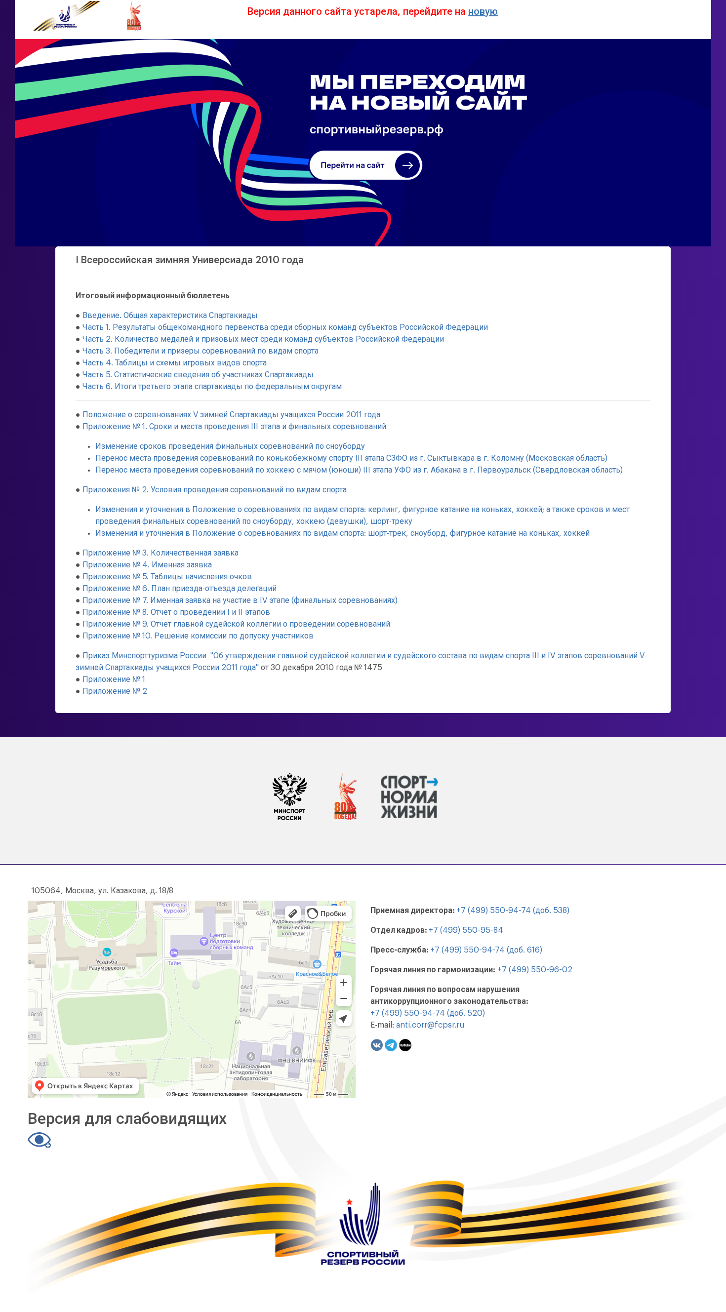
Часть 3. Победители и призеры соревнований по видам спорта (200, 351)
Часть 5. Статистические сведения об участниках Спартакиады (198, 375)
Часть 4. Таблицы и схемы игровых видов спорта (174, 363)
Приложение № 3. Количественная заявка (160, 553)
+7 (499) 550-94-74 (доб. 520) (427, 1013)
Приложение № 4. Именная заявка (147, 565)
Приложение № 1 (113, 679)
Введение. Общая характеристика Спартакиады (170, 315)
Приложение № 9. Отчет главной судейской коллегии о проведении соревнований (236, 624)
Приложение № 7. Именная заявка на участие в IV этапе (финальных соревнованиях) (240, 600)
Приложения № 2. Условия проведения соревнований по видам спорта (214, 490)
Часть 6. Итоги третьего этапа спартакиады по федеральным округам (212, 387)
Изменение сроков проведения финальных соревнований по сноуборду (230, 446)
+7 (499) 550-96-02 (534, 970)
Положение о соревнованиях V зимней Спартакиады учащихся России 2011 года (231, 415)
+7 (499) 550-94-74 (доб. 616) (486, 950)
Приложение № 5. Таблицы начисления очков (167, 577)
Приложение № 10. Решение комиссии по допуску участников (198, 636)
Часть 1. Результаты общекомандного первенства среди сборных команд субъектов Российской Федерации (285, 327)
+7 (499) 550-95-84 (466, 930)
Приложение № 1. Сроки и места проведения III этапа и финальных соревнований (234, 427)
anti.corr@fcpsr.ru (430, 1025)
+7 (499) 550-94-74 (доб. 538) (512, 910)
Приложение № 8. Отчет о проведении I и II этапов (176, 612)
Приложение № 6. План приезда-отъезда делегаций (179, 589)
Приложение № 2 (114, 691)
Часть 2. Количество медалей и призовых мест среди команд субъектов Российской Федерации (263, 339)
